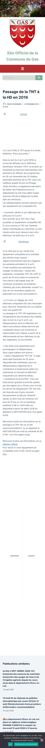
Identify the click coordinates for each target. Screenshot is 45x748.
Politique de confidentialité (26, 744)
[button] (22, 68)
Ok (10, 744)
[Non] (42, 740)
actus (5, 107)
